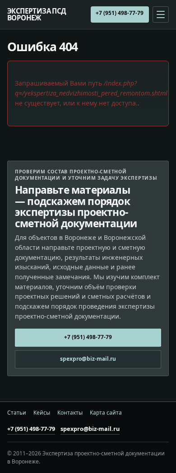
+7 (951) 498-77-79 (120, 13)
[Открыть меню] (161, 14)
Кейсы (41, 412)
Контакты (70, 412)
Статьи (16, 412)
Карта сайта (106, 412)
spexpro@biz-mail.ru (88, 359)
